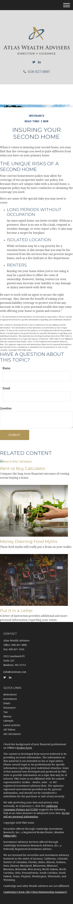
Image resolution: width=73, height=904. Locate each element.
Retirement (10, 694)
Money (7, 716)
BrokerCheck (24, 747)
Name (6, 368)
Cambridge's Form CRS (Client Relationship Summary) (35, 892)
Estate (6, 703)
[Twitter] (33, 62)
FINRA (7, 836)
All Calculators (12, 734)
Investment (10, 699)
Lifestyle (8, 720)
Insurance (9, 707)
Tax (5, 712)
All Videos (9, 729)
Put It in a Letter (16, 610)
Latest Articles (11, 725)
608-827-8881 (39, 72)
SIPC (14, 836)
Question (6, 408)
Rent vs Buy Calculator (22, 468)
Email (6, 388)
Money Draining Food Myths (28, 541)
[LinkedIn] (39, 62)
